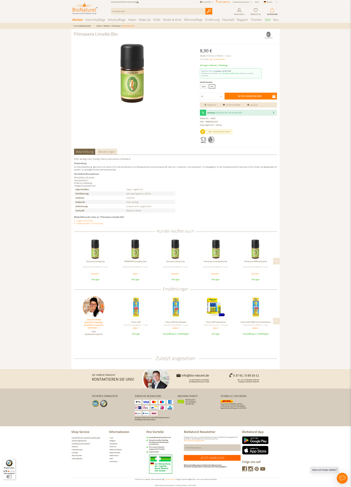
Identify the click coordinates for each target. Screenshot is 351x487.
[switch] (9, 476)
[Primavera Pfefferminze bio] (255, 249)
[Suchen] (208, 11)
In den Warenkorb (249, 96)
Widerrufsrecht (115, 453)
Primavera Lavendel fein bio (215, 261)
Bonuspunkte (77, 455)
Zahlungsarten (77, 458)
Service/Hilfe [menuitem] (206, 2)
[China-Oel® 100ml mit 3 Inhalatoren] (255, 307)
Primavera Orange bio (95, 261)
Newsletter (113, 444)
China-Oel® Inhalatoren (216, 322)
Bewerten (254, 105)
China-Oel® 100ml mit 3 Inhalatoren (256, 322)
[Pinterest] (256, 470)
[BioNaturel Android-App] (261, 440)
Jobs (111, 438)
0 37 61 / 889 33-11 (224, 2)
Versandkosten (77, 450)
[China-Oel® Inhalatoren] (215, 307)
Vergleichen (211, 105)
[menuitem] (239, 11)
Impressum (114, 461)
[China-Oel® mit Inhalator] (175, 307)
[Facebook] (244, 470)
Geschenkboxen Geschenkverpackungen (86, 438)
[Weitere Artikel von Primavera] (268, 36)
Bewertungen (106, 152)
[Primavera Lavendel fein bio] (215, 249)
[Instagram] (250, 470)
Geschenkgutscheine (79, 441)
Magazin (113, 441)
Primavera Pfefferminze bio (255, 261)
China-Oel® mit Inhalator (175, 322)
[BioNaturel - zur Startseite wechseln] (85, 9)
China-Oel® (136, 322)
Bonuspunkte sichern (222, 131)
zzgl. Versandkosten (217, 59)
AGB (111, 458)
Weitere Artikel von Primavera (89, 223)
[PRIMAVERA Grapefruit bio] (135, 249)
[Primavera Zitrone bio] (175, 249)
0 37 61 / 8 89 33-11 (246, 375)
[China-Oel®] (136, 307)
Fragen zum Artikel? (85, 220)
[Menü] (13, 460)
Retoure (75, 447)
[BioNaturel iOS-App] (261, 450)
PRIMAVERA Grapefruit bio (135, 261)
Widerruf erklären (116, 450)
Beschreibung (84, 152)
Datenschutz (114, 455)
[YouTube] (262, 470)
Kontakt (75, 453)
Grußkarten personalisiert (81, 444)
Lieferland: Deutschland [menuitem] (241, 2)
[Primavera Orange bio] (95, 249)
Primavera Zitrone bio (175, 261)
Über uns (113, 447)
